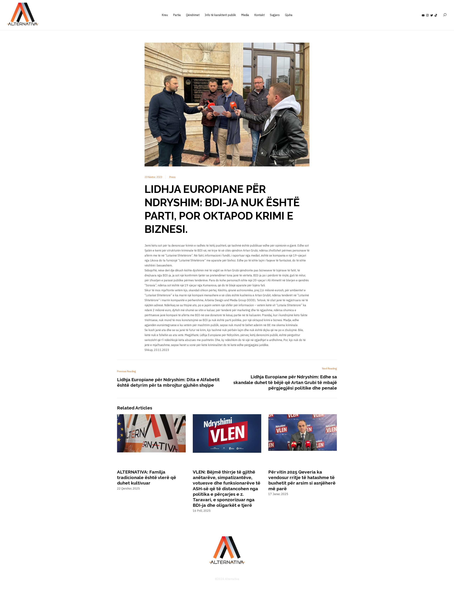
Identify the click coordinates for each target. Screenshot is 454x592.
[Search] (445, 15)
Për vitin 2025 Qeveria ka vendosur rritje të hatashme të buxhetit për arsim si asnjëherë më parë (302, 480)
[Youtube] (423, 14)
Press (172, 177)
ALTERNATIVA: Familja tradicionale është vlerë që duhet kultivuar (146, 477)
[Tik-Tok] (435, 14)
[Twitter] (431, 14)
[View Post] (151, 434)
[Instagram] (427, 14)
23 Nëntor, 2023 (153, 177)
